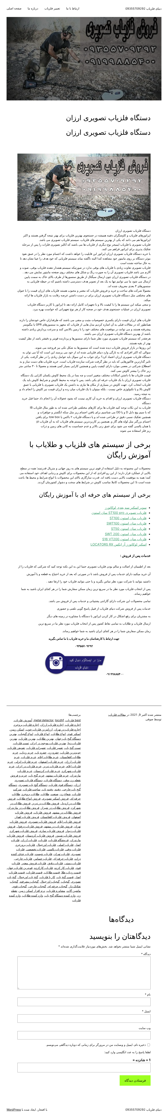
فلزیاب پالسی (55, 849)
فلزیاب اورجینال (46, 844)
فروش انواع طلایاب (29, 798)
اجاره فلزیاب (73, 724)
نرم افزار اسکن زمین (32, 890)
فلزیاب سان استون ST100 (128, 518)
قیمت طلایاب (52, 872)
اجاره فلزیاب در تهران (67, 729)
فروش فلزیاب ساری (51, 831)
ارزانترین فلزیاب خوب (39, 729)
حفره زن (53, 752)
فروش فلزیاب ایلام (69, 821)
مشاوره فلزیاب (56, 890)
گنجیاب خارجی (37, 886)
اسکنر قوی (74, 734)
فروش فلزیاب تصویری (42, 821)
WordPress (14, 1109)
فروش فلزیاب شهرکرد (23, 831)
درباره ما (33, 8)
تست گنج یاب (73, 747)
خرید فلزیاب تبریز (54, 766)
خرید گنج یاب (36, 775)
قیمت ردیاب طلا (71, 872)
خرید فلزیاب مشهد (57, 775)
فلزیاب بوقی (73, 849)
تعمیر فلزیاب (52, 8)
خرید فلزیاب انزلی (26, 761)
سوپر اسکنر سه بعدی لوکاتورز (125, 508)
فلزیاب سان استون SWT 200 (125, 534)
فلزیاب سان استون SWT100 (126, 523)
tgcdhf (59, 720)
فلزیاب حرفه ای (63, 858)
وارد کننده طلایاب (32, 895)
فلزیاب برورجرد (25, 844)
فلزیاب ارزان (29, 840)
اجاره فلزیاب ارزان (52, 724)
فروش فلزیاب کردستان (40, 835)
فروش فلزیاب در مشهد (58, 826)
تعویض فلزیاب (16, 747)
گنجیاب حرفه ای (57, 886)
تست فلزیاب (21, 743)
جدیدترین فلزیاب (70, 752)
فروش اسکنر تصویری (55, 798)
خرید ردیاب (26, 752)
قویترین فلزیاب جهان (20, 868)
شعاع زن (65, 794)
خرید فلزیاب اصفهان (51, 761)
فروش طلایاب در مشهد (67, 812)
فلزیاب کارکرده (43, 868)
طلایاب (45, 794)
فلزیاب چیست (43, 854)
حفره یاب (41, 752)
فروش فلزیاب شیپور (68, 835)
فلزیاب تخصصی (35, 849)
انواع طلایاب (58, 734)
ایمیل (146, 1011)
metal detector (43, 720)
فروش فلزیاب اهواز (27, 817)
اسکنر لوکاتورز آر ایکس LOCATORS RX (118, 544)
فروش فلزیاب (42, 812)
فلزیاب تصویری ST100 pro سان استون (119, 513)
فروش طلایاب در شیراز (55, 807)
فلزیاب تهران (62, 854)
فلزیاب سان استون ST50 (128, 529)
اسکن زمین (17, 729)
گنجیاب (65, 881)
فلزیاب (43, 840)
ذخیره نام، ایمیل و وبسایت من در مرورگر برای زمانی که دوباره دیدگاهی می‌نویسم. (96, 1044)
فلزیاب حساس (43, 858)
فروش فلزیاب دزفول (30, 826)
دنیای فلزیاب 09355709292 (143, 8)
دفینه (58, 789)
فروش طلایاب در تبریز (45, 803)
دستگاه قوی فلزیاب (61, 785)
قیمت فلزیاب (34, 872)
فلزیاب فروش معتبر (34, 863)
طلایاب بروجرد (30, 794)
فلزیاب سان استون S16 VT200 (124, 539)
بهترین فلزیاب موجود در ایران (48, 743)
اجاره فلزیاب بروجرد (26, 724)
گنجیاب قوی (19, 886)
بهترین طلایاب (45, 738)
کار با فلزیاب (47, 877)
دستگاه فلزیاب (53, 780)
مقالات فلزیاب (117, 714)
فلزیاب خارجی (23, 858)
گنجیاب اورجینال (50, 881)
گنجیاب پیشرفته (29, 881)
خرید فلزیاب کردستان (47, 771)
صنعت (54, 794)
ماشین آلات (74, 890)
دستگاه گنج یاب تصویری (33, 785)
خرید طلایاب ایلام (48, 757)
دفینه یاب (47, 789)
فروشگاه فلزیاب (59, 840)
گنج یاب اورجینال (28, 877)
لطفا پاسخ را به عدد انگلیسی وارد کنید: (127, 1052)
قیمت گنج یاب (65, 877)
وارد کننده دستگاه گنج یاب (60, 895)
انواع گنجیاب (25, 734)
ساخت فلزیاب (31, 789)
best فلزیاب (73, 720)
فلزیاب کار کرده (64, 868)
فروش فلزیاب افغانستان (55, 817)
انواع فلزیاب (42, 734)
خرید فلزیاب (28, 757)
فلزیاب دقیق (55, 863)
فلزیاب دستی (73, 863)
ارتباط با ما (72, 8)
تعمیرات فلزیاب (36, 747)
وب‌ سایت (145, 1028)
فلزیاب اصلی (66, 844)
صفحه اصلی (14, 8)
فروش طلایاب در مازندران (23, 807)
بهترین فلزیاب (27, 738)
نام (148, 994)
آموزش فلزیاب (23, 720)
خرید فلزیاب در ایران (29, 766)
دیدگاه (146, 954)
